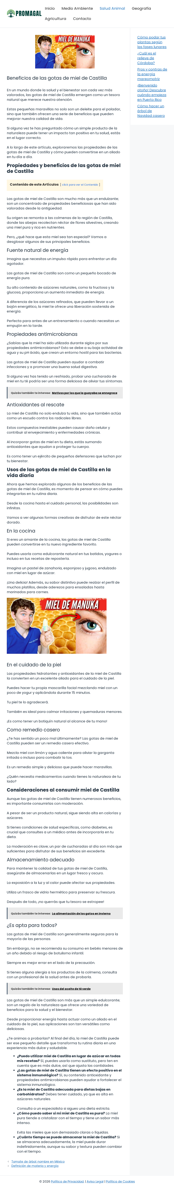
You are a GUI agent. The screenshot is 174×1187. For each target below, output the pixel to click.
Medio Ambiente (77, 8)
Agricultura (55, 18)
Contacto (82, 18)
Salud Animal (112, 8)
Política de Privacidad (67, 1181)
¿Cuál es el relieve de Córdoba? (146, 58)
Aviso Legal (95, 1181)
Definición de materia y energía (34, 1166)
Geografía (141, 8)
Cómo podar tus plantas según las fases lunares (152, 42)
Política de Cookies (120, 1181)
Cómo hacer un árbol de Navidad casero (151, 111)
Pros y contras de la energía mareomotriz (152, 74)
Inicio (50, 8)
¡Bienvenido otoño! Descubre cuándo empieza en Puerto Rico (151, 92)
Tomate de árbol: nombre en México (38, 1162)
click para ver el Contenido (80, 185)
